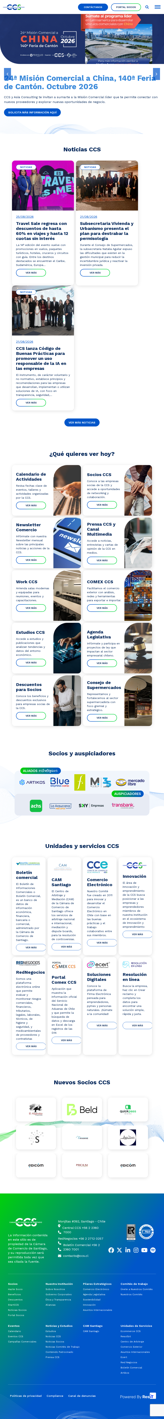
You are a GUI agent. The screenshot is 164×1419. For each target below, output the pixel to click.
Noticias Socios (17, 1310)
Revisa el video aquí (24, 112)
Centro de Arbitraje (132, 1341)
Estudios (51, 1331)
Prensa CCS (52, 1357)
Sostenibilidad (91, 1299)
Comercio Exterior (131, 1346)
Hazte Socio (15, 1289)
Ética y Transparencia (58, 1299)
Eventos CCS (15, 1336)
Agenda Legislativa (94, 1294)
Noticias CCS (53, 1336)
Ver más (31, 272)
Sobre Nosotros (55, 1289)
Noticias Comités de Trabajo (63, 1346)
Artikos (125, 1372)
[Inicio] (28, 1222)
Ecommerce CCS (131, 1331)
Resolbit (126, 1336)
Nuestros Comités (131, 1294)
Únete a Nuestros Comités (137, 1289)
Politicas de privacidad (26, 1395)
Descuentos (15, 1299)
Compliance (55, 1395)
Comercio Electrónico (96, 1289)
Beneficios (14, 1294)
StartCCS (13, 1304)
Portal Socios (126, 7)
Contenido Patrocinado (59, 1352)
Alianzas (51, 1304)
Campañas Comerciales (22, 1341)
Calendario (14, 1331)
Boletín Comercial (131, 1367)
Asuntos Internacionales (97, 1310)
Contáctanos (93, 7)
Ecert (124, 1357)
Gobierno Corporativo (59, 1294)
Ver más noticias (82, 422)
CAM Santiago (91, 1331)
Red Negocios (129, 1362)
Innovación (89, 1304)
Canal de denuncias (82, 1395)
